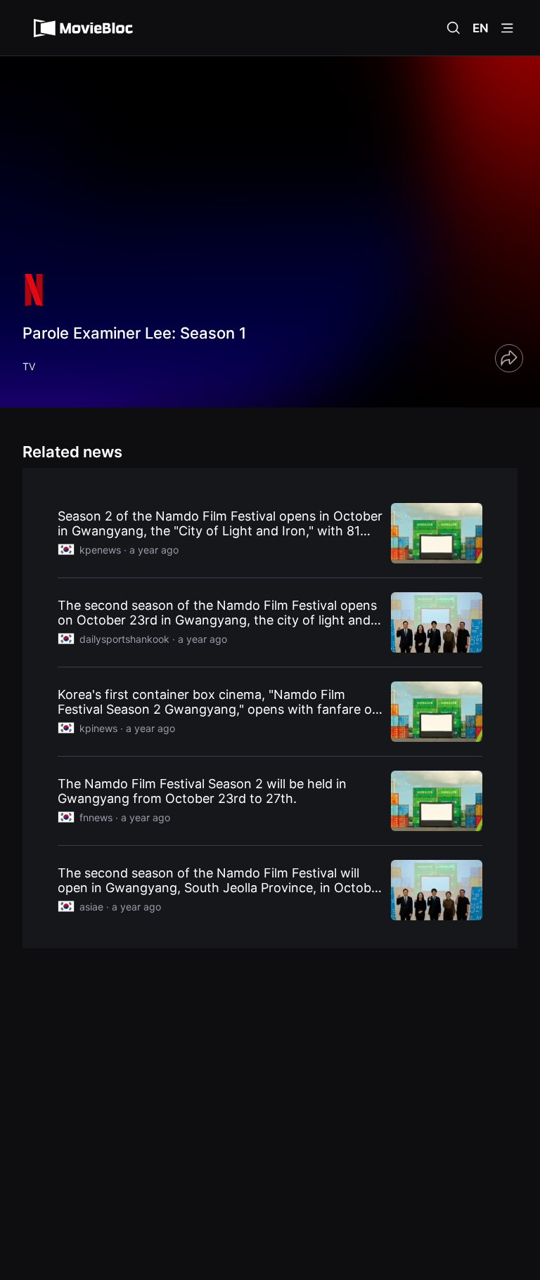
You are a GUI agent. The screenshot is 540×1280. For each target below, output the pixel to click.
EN (480, 28)
